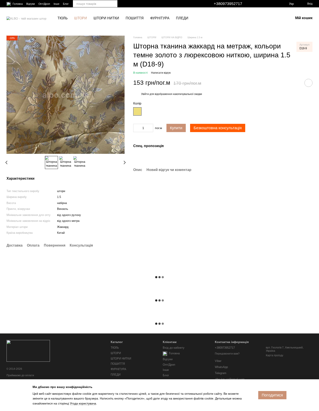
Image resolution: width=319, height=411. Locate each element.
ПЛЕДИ (182, 18)
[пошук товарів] (113, 3)
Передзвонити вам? (227, 353)
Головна (17, 3)
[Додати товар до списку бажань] (308, 83)
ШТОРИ (80, 18)
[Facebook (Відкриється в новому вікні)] (262, 3)
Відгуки (30, 3)
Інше (56, 3)
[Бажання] (278, 18)
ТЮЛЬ (63, 18)
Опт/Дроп (44, 3)
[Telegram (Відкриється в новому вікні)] (272, 3)
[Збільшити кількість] (150, 128)
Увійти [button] (145, 94)
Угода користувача (83, 403)
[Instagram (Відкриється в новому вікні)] (257, 3)
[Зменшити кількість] (136, 128)
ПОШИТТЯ (135, 18)
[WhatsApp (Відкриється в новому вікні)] (283, 3)
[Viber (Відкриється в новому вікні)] (278, 3)
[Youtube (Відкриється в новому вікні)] (267, 3)
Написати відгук (161, 72)
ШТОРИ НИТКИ (106, 18)
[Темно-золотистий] (137, 111)
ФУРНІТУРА (159, 18)
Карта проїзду (274, 355)
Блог (66, 3)
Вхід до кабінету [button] (173, 347)
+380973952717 (228, 4)
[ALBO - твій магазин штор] (28, 350)
